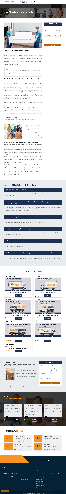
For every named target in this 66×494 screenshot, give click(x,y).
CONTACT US (42, 6)
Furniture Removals (39, 475)
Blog (21, 475)
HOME (6, 6)
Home (5, 14)
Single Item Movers (39, 483)
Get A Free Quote (50, 383)
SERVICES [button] (17, 6)
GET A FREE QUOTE (56, 5)
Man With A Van (39, 472)
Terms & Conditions (24, 479)
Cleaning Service (39, 479)
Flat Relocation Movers (40, 481)
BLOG (32, 6)
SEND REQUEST (53, 45)
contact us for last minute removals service (15, 171)
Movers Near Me (24, 481)
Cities (9, 14)
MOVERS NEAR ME (26, 6)
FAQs (36, 6)
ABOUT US (11, 6)
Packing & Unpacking (40, 477)
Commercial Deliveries (40, 485)
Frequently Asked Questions (26, 472)
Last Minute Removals (40, 487)
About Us (22, 470)
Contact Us (23, 477)
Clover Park (13, 14)
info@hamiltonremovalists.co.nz (56, 470)
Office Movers (38, 470)
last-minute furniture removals (11, 61)
